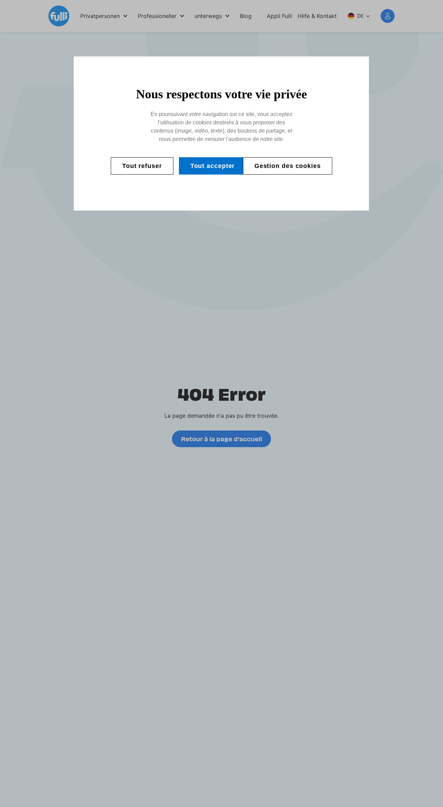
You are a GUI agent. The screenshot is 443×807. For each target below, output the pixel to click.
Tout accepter (212, 165)
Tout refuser (142, 165)
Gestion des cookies (287, 165)
